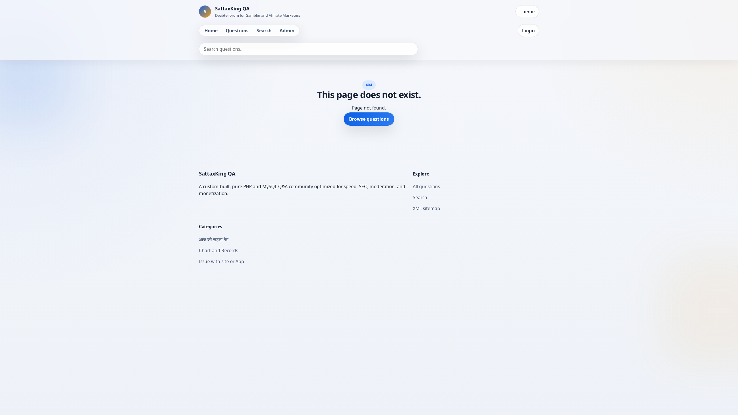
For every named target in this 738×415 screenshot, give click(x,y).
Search (264, 30)
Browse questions (369, 119)
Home (211, 30)
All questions (426, 186)
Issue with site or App (221, 261)
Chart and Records (218, 250)
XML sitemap (426, 208)
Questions (237, 30)
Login (528, 30)
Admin (287, 30)
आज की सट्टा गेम (213, 239)
